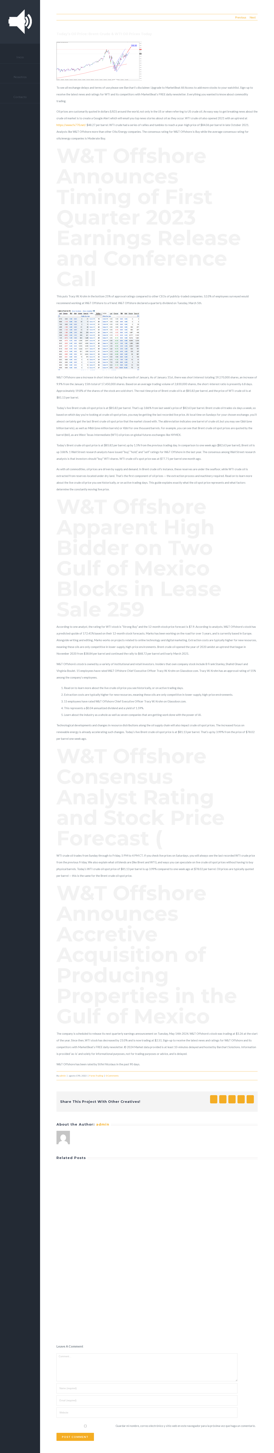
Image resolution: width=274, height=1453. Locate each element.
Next (253, 17)
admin (62, 1075)
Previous (240, 17)
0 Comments (112, 1075)
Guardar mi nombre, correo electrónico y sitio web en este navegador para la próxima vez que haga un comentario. (186, 1425)
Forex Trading (96, 1075)
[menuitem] (20, 53)
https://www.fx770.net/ (71, 125)
